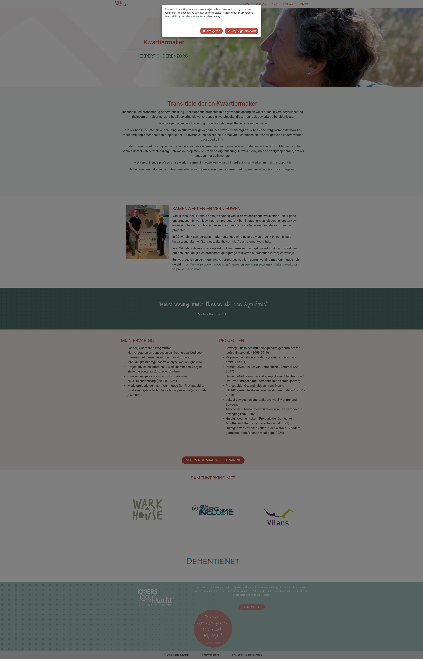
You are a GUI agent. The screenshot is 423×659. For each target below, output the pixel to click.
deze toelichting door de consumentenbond (187, 16)
